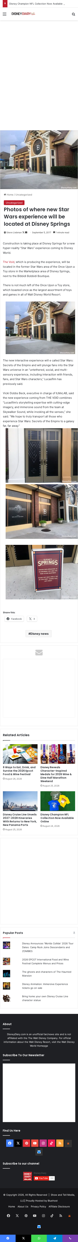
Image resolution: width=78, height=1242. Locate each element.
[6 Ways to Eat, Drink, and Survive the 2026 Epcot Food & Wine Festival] (20, 754)
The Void (8, 262)
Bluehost (53, 1200)
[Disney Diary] (23, 14)
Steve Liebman (14, 232)
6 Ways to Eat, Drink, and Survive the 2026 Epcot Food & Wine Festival (19, 770)
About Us (23, 1206)
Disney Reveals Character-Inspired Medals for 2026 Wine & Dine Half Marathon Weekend (56, 774)
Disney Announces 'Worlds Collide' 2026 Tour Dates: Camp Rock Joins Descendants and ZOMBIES (47, 947)
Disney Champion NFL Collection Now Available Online (40, 3)
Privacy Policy (38, 1206)
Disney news (39, 633)
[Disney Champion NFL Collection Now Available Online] (57, 801)
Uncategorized (23, 194)
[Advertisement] (39, 87)
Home (9, 194)
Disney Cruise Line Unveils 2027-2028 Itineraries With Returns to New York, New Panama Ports (20, 820)
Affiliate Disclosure (59, 1206)
